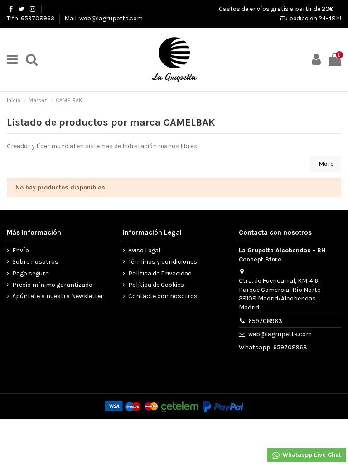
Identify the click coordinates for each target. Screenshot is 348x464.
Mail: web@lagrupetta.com (103, 18)
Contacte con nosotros (163, 296)
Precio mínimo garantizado (52, 285)
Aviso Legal (144, 250)
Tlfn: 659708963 (31, 18)
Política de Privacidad (160, 273)
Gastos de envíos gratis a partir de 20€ (276, 9)
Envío (20, 250)
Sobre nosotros (35, 262)
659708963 (265, 321)
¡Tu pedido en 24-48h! (310, 18)
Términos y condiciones (162, 262)
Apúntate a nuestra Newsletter (57, 296)
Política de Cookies (156, 285)
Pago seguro (30, 273)
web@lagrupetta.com (280, 334)
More (326, 164)
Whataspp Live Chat (310, 455)
